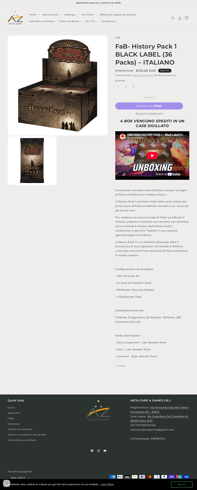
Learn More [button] (107, 484)
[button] (33, 14)
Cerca (11, 407)
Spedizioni (14, 413)
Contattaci (14, 424)
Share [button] (121, 365)
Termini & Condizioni (20, 429)
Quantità (120, 80)
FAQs (11, 418)
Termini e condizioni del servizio (27, 434)
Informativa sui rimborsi (22, 440)
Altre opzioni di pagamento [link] (149, 113)
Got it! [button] (181, 484)
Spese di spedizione (143, 75)
